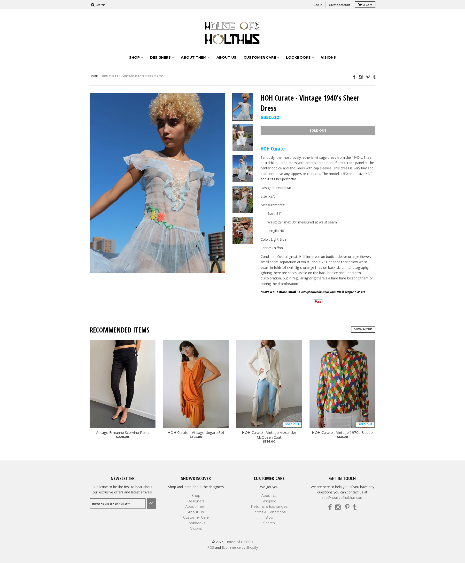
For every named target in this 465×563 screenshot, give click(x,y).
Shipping (269, 501)
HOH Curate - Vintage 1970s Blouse (342, 432)
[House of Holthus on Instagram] (361, 76)
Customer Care (260, 57)
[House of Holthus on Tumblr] (374, 76)
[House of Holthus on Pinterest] (368, 76)
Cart (367, 5)
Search (269, 523)
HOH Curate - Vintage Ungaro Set (196, 432)
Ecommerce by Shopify (240, 547)
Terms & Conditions (269, 512)
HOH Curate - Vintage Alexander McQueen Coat (269, 435)
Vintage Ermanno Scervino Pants (123, 432)
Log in (318, 5)
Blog (269, 517)
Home (94, 76)
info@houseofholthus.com (342, 497)
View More (363, 329)
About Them (193, 57)
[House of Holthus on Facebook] (354, 76)
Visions (328, 57)
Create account (339, 5)
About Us (226, 57)
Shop (134, 57)
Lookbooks (298, 57)
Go (151, 503)
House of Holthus (239, 541)
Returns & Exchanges (269, 506)
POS (210, 547)
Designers (160, 57)
